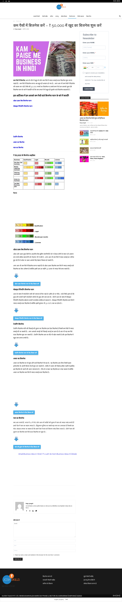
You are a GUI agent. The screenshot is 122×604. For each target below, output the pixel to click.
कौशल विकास (64, 16)
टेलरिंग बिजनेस (18, 137)
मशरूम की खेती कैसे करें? (95, 148)
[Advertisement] (44, 122)
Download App (75, 3)
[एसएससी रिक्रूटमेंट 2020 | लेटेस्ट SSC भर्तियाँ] (84, 133)
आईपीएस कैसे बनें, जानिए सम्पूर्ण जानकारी (99, 139)
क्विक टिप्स (88, 16)
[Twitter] (36, 511)
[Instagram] (30, 511)
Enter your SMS (88, 63)
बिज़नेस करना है (47, 576)
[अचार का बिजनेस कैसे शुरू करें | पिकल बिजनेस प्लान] (94, 109)
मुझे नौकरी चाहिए (88, 576)
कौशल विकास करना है (90, 583)
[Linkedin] (33, 511)
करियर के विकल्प (48, 583)
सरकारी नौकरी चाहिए (49, 580)
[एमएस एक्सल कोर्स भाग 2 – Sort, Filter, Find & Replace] (84, 159)
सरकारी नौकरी (36, 16)
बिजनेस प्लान (72, 16)
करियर (51, 16)
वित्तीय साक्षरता (81, 16)
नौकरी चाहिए (45, 16)
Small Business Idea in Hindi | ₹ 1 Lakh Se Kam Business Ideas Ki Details (47, 454)
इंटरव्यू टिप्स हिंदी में (89, 580)
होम (14, 21)
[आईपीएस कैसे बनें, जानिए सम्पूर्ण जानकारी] (84, 142)
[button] (120, 16)
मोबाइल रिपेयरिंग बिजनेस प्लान (22, 106)
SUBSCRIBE (88, 89)
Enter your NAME (89, 42)
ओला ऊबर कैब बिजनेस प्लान (22, 101)
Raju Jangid (18, 29)
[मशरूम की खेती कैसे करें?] (84, 150)
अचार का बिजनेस (18, 142)
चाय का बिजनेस (18, 147)
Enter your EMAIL (89, 53)
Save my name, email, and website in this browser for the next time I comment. (37, 555)
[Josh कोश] (61, 7)
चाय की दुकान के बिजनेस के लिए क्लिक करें (27, 447)
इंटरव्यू (57, 16)
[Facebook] (27, 511)
